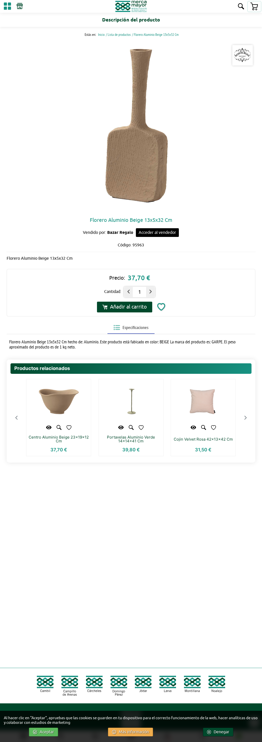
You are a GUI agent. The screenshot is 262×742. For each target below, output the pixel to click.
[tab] (131, 328)
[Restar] (128, 292)
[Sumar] (150, 292)
